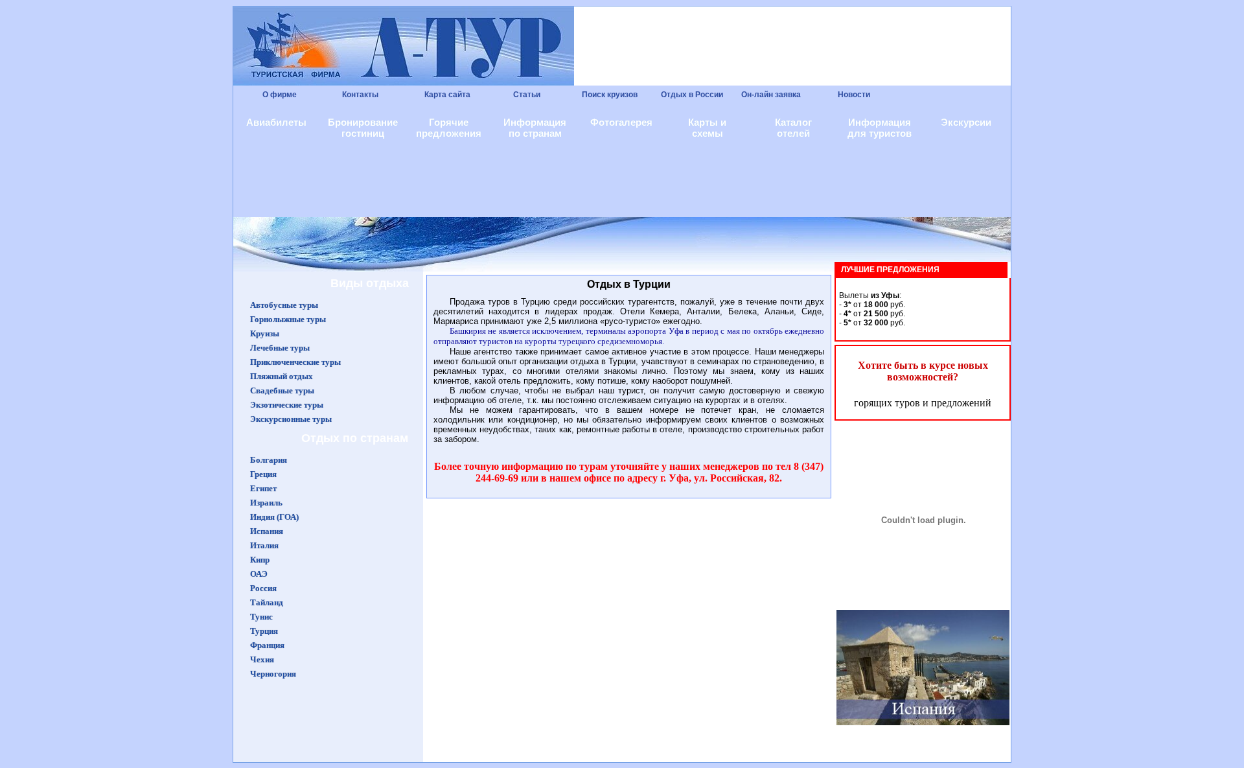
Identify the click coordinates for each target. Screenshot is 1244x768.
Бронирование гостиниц (363, 128)
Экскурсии (966, 122)
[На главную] (968, 95)
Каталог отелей (793, 128)
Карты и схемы (707, 128)
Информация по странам (534, 128)
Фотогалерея (621, 122)
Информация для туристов (879, 128)
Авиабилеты (276, 122)
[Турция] (922, 615)
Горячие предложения (448, 128)
